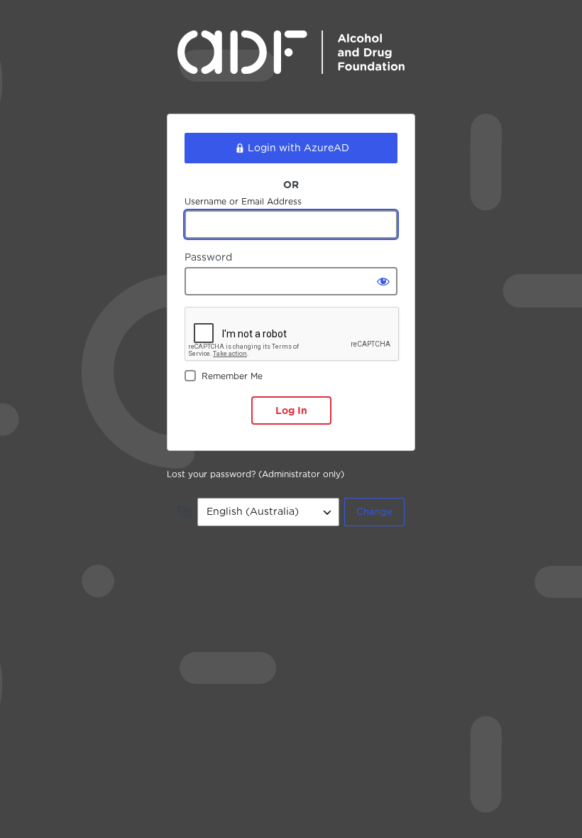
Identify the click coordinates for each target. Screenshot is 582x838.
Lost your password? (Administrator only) (255, 474)
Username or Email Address (243, 201)
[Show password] (383, 281)
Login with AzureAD (298, 147)
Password (208, 257)
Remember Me (232, 376)
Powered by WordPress (291, 63)
